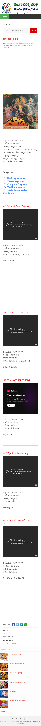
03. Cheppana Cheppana (15, 184)
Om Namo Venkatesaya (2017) (17, 663)
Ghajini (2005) (13, 691)
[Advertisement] (20, 71)
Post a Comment (11, 644)
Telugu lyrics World (15, 721)
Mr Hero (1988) (11, 39)
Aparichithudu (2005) (15, 654)
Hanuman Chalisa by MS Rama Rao (18, 701)
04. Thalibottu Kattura (14, 187)
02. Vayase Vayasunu (14, 181)
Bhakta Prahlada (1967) (15, 673)
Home (4, 16)
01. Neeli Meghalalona (14, 178)
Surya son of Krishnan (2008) (17, 682)
